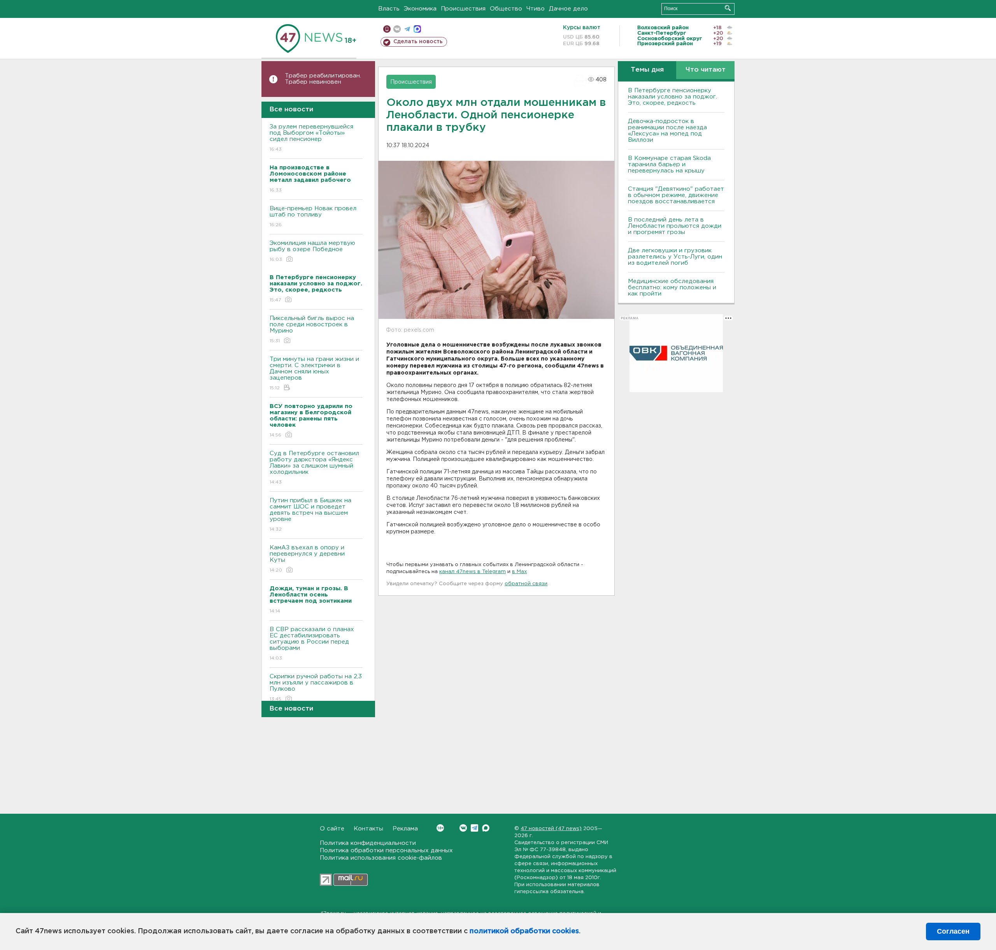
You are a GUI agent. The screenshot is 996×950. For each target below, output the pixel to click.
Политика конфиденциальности (368, 843)
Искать (728, 8)
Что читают (706, 70)
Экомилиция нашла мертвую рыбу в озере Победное (312, 251)
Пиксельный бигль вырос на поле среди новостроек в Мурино (312, 329)
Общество (506, 8)
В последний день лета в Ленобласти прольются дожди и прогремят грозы (674, 226)
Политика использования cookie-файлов (381, 857)
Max (485, 828)
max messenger (417, 29)
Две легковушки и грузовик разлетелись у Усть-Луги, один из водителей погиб (675, 257)
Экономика (420, 8)
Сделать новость (418, 41)
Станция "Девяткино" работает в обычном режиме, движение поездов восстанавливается (676, 195)
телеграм (407, 29)
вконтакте (397, 29)
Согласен (953, 931)
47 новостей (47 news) (551, 829)
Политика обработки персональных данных (386, 850)
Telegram (474, 828)
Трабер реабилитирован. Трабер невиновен (323, 78)
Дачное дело (568, 8)
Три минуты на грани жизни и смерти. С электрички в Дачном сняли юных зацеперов (314, 373)
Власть (389, 8)
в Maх (519, 572)
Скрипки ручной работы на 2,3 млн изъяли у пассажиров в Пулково (316, 687)
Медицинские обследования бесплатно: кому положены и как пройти (672, 287)
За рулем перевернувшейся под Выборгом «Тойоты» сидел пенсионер (311, 137)
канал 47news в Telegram (472, 572)
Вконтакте (463, 828)
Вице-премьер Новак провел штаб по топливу (313, 216)
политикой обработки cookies (524, 931)
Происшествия (463, 8)
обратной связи (526, 584)
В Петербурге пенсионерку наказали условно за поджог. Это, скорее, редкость (672, 97)
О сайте (332, 828)
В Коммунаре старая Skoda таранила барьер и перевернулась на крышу (669, 164)
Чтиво (535, 8)
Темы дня (647, 70)
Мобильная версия (387, 29)
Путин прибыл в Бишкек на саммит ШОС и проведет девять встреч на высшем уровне (310, 514)
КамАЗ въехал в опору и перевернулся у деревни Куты (307, 558)
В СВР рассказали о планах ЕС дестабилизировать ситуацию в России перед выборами (312, 643)
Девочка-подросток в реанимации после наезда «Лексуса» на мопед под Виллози (667, 130)
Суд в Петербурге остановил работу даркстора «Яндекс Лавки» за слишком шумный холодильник (314, 467)
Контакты (368, 828)
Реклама (405, 828)
